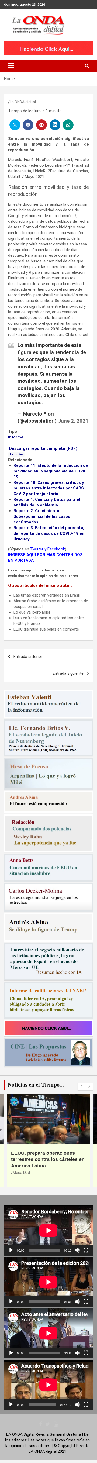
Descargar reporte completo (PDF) (43, 448)
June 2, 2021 (73, 421)
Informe (15, 437)
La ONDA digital (23, 102)
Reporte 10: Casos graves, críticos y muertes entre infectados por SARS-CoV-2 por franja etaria (49, 488)
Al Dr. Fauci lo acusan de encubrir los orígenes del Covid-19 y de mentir (43, 1159)
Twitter (36, 549)
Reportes (16, 454)
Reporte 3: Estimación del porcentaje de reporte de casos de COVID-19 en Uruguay (50, 533)
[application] (48, 1230)
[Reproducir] (11, 1250)
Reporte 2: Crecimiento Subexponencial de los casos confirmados (41, 516)
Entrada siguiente (68, 673)
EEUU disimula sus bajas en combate (46, 629)
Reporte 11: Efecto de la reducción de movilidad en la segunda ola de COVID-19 (50, 471)
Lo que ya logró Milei (31, 612)
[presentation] (81, 1086)
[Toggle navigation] (11, 66)
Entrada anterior (27, 656)
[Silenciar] (77, 1250)
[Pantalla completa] (86, 1250)
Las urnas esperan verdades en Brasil (46, 595)
